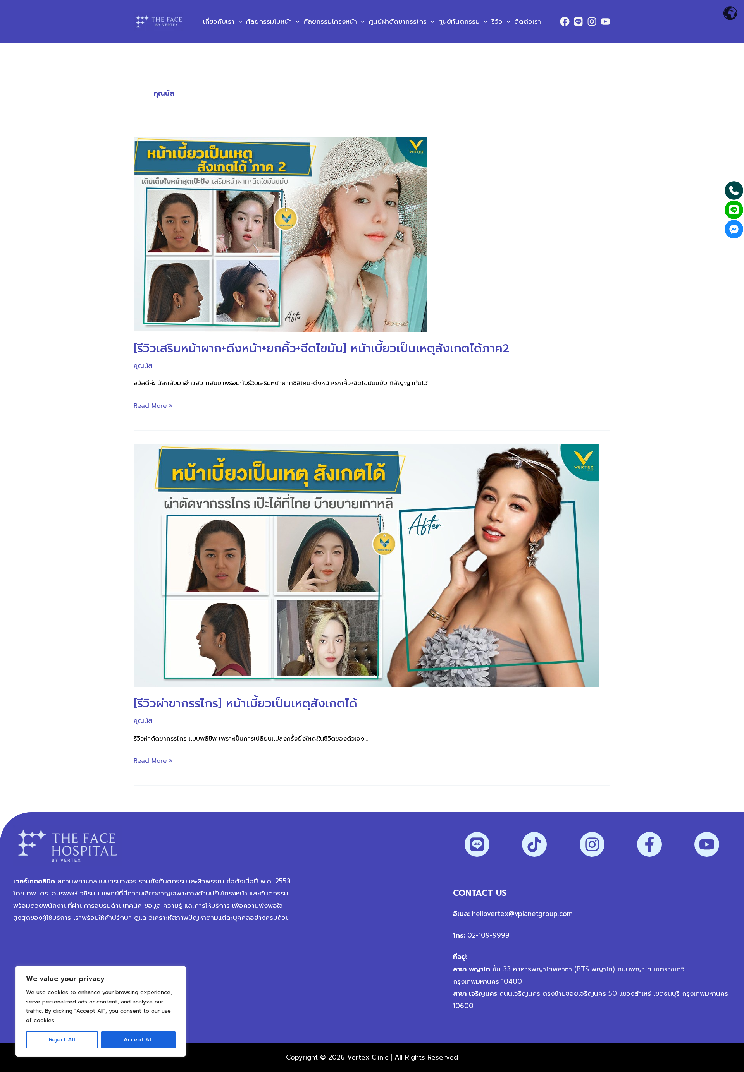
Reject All (62, 1040)
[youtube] (706, 844)
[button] (238, 21)
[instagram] (592, 844)
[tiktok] (534, 844)
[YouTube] (605, 21)
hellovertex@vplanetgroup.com (522, 914)
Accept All (138, 1040)
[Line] (578, 21)
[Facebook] (565, 21)
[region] (101, 1011)
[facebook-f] (649, 844)
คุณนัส (143, 365)
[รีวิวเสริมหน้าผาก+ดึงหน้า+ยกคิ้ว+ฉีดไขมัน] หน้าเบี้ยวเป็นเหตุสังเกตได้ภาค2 (321, 348)
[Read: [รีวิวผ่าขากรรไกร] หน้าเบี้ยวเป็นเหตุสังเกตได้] (366, 565)
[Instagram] (592, 21)
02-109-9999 (487, 935)
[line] (477, 844)
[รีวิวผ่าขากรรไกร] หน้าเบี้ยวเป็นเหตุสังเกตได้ (245, 703)
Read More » (153, 405)
